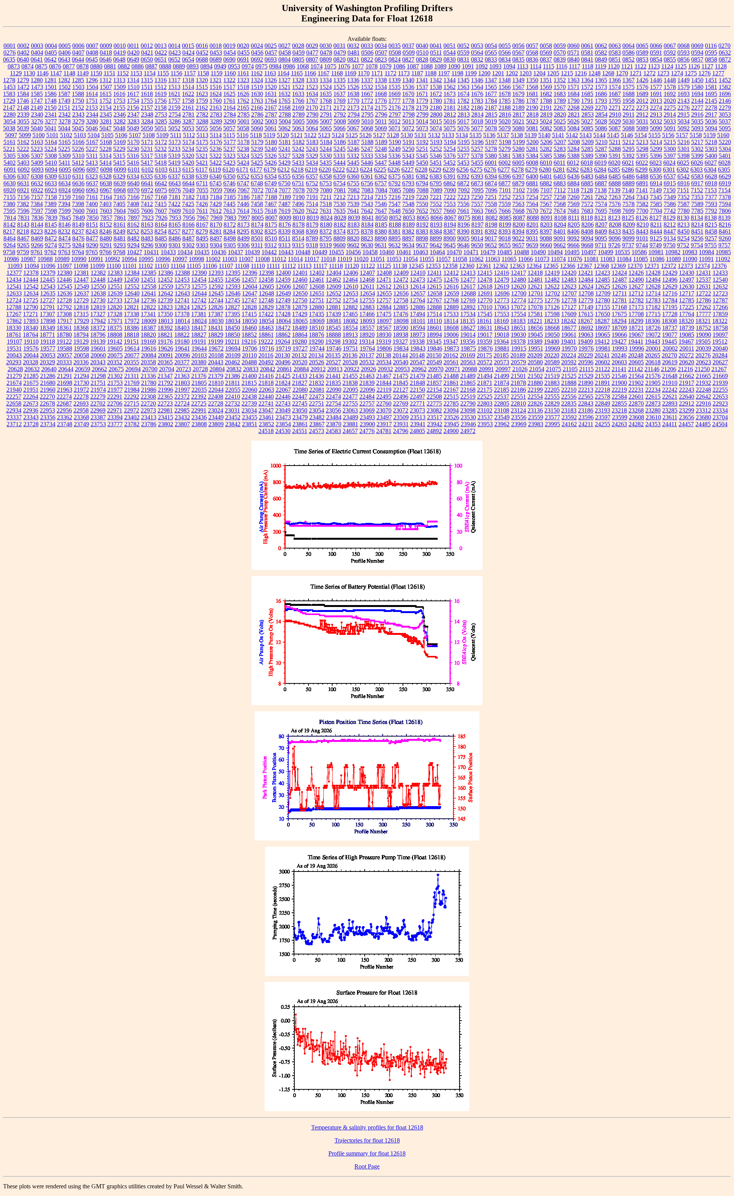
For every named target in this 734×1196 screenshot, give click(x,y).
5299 (656, 149)
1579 (683, 87)
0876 (55, 66)
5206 (546, 142)
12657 (417, 293)
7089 (436, 190)
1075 (330, 66)
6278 (518, 169)
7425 (188, 204)
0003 (37, 45)
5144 (599, 135)
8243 (92, 231)
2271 (615, 107)
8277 (188, 231)
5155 (654, 135)
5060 (257, 128)
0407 (78, 52)
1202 (512, 73)
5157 (682, 135)
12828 (249, 307)
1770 (353, 100)
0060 (573, 45)
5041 (50, 128)
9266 (37, 245)
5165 (64, 142)
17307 (47, 314)
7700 (642, 211)
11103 (161, 266)
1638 (353, 94)
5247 (367, 149)
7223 (463, 197)
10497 (588, 252)
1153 (136, 73)
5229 (119, 149)
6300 (655, 169)
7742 (670, 211)
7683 (587, 211)
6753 (326, 183)
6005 (518, 162)
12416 (501, 272)
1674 (463, 94)
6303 (696, 169)
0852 (628, 59)
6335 (147, 176)
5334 (381, 156)
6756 (367, 183)
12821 (131, 307)
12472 (400, 279)
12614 (417, 286)
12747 (249, 300)
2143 (683, 100)
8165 (175, 224)
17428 (283, 314)
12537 (703, 279)
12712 (636, 293)
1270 (622, 73)
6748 (257, 183)
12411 (434, 272)
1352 (560, 80)
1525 (339, 87)
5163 (37, 142)
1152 (123, 73)
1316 (160, 80)
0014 (174, 45)
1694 (697, 94)
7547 (394, 204)
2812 (450, 114)
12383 (115, 272)
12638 (98, 293)
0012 (147, 45)
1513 (174, 87)
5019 (491, 121)
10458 (370, 252)
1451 (711, 80)
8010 (299, 217)
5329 (312, 156)
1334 (326, 80)
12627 (636, 286)
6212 (284, 169)
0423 (175, 52)
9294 (133, 245)
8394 (518, 231)
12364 (534, 266)
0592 (670, 52)
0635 (9, 59)
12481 (535, 279)
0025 (271, 45)
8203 (546, 224)
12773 (501, 300)
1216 (581, 73)
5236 (215, 149)
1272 (649, 73)
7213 (353, 197)
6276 (490, 169)
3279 (78, 121)
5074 (436, 128)
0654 (188, 59)
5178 (243, 142)
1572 (587, 87)
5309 (64, 156)
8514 (298, 238)
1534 (381, 87)
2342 (64, 114)
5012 (394, 121)
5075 (449, 128)
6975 (161, 190)
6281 (559, 169)
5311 (92, 156)
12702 (552, 293)
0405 (51, 52)
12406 (350, 272)
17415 (249, 314)
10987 (28, 259)
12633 (14, 293)
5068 (367, 128)
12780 (602, 300)
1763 (257, 100)
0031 (339, 45)
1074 (316, 66)
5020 (505, 121)
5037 (725, 121)
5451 (436, 162)
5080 (518, 128)
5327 (284, 156)
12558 (148, 286)
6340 (215, 176)
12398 (266, 272)
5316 (133, 156)
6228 (421, 169)
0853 (642, 59)
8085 (505, 217)
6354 (271, 176)
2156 (133, 107)
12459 (283, 279)
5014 (422, 121)
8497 (216, 238)
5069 (381, 128)
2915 (683, 114)
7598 (51, 211)
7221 (436, 197)
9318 (312, 245)
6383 (436, 176)
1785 (505, 100)
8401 (560, 231)
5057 (229, 128)
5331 (339, 156)
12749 (283, 300)
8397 (546, 231)
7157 (37, 197)
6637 (92, 183)
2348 (147, 114)
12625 (602, 286)
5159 (709, 135)
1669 (394, 94)
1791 (587, 100)
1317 (174, 80)
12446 (64, 279)
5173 (175, 142)
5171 (147, 142)
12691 (485, 293)
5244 (326, 149)
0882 (124, 66)
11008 (262, 259)
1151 (109, 73)
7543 (367, 204)
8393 (505, 231)
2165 (243, 107)
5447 (381, 162)
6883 (560, 183)
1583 (9, 94)
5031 (642, 121)
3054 (9, 121)
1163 (270, 73)
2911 (629, 114)
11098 (80, 266)
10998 (196, 259)
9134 (670, 238)
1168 (337, 73)
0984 (275, 66)
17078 (535, 307)
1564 (477, 87)
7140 (628, 190)
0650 (147, 59)
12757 (383, 300)
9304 (216, 245)
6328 (105, 176)
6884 (573, 183)
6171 (242, 169)
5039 (23, 128)
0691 (243, 59)
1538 (436, 87)
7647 (381, 211)
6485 (615, 176)
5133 (448, 135)
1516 (215, 87)
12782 (636, 300)
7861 (120, 217)
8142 (9, 224)
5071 (394, 128)
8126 (642, 217)
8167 (202, 224)
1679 (518, 94)
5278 (491, 149)
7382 (23, 204)
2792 (340, 114)
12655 (384, 293)
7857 (106, 217)
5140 (544, 135)
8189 (409, 224)
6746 (229, 183)
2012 (642, 100)
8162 (133, 224)
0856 (683, 59)
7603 (106, 211)
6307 (23, 176)
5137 (503, 135)
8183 (354, 224)
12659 (451, 293)
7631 (326, 211)
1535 (394, 87)
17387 (215, 314)
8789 (312, 238)
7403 (105, 204)
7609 (175, 211)
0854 (656, 59)
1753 (119, 100)
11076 (574, 259)
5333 (367, 156)
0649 (133, 59)
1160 (230, 73)
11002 (213, 259)
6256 (462, 169)
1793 (601, 100)
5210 (601, 142)
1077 (358, 66)
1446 (656, 80)
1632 (284, 94)
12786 (703, 300)
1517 (229, 87)
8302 (257, 231)
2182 (463, 107)
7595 (9, 211)
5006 (312, 121)
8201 (532, 224)
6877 (505, 183)
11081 (591, 259)
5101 (52, 135)
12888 (434, 307)
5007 (326, 121)
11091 (706, 259)
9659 (532, 245)
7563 (518, 204)
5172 (161, 142)
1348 (505, 80)
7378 (725, 197)
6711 (202, 183)
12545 (64, 286)
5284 (573, 149)
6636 (78, 183)
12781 (619, 300)
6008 (532, 162)
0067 (670, 45)
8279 (202, 231)
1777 (394, 100)
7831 (24, 217)
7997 (244, 217)
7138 (600, 190)
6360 (353, 176)
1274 (677, 73)
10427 (134, 252)
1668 (381, 94)
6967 (106, 190)
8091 (547, 217)
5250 (408, 149)
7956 (189, 217)
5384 (532, 156)
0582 (601, 52)
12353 (433, 266)
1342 (436, 80)
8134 (697, 217)
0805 (298, 59)
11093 (15, 266)
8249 (119, 231)
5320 (188, 156)
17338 (131, 314)
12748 (266, 300)
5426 (271, 162)
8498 (230, 238)
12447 (81, 279)
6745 (215, 183)
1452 (725, 80)
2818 (532, 114)
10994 (129, 259)
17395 (232, 314)
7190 (298, 197)
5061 (271, 128)
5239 (257, 149)
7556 (463, 204)
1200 (484, 73)
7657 (436, 211)
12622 (552, 286)
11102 (145, 266)
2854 (601, 114)
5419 (174, 162)
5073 (422, 128)
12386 (165, 272)
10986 (11, 259)
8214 (697, 224)
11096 (48, 266)
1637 (339, 94)
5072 (408, 128)
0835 (518, 59)
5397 (670, 156)
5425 (257, 162)
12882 (350, 307)
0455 (243, 52)
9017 (491, 238)
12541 (14, 286)
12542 (31, 286)
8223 (37, 231)
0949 (220, 66)
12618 (484, 286)
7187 (257, 197)
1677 (491, 94)
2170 (312, 107)
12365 (551, 266)
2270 (601, 107)
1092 (482, 66)
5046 (92, 128)
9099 (628, 238)
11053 (393, 259)
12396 (249, 272)
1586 (50, 94)
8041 (368, 217)
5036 (711, 121)
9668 (587, 245)
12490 (636, 279)
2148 (23, 107)
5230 (133, 149)
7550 (422, 204)
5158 (696, 135)
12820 (114, 307)
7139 (614, 190)
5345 (422, 156)
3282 (120, 121)
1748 (50, 100)
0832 (477, 59)
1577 (656, 87)
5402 (9, 162)
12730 (98, 300)
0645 (92, 59)
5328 (298, 156)
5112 (189, 135)
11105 (194, 266)
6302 (683, 169)
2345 (106, 114)
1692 (670, 94)
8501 (257, 238)
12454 (198, 279)
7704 (656, 211)
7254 (532, 197)
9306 (243, 245)
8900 (449, 238)
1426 (642, 80)
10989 (62, 259)
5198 (505, 142)
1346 (477, 80)
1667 (367, 94)
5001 (243, 121)
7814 (10, 217)
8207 (601, 224)
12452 (165, 279)
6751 (298, 183)
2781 (188, 114)
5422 (215, 162)
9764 (78, 252)
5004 (285, 121)
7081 (340, 190)
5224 (50, 149)
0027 (284, 45)
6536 (656, 176)
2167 (271, 107)
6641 (147, 183)
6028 (724, 162)
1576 (642, 87)
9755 (711, 245)
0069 (697, 45)
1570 (560, 87)
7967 (202, 217)
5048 (119, 128)
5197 (491, 142)
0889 (179, 66)
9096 (615, 238)
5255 (463, 149)
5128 (393, 135)
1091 (468, 66)
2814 (477, 114)
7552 (436, 204)
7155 (9, 197)
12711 (619, 293)
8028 (340, 217)
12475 (434, 279)
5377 (463, 156)
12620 (518, 286)
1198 (457, 73)
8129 (669, 217)
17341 (148, 314)
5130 (407, 135)
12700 (518, 293)
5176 (216, 142)
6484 (601, 176)
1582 (725, 87)
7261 (587, 197)
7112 (560, 190)
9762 (50, 252)
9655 (505, 245)
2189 (518, 107)
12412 (451, 272)
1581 (711, 87)
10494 (555, 252)
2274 (656, 107)
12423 (602, 272)
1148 (69, 73)
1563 (463, 87)
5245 (339, 149)
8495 (202, 238)
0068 (683, 45)
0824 (394, 59)
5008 (340, 121)
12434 (13, 279)
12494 (653, 279)
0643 (64, 59)
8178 (298, 224)
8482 (133, 238)
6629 (725, 176)
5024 (546, 121)
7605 (133, 211)
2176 (394, 107)
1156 (176, 73)
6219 (311, 169)
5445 (353, 162)
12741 (182, 300)
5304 (725, 149)
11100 (113, 266)
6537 (670, 176)
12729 (81, 300)
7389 (50, 204)
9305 (230, 245)
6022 (642, 162)
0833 (491, 59)
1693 (683, 94)
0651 (160, 59)
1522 (298, 87)
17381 (198, 314)
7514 (312, 204)
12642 (165, 293)
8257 (174, 231)
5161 (9, 142)
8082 (492, 217)
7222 (449, 197)
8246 (105, 231)
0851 (615, 59)
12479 (501, 279)
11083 (607, 259)
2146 (725, 100)
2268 (573, 107)
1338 (381, 80)
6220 (325, 169)
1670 (408, 94)
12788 (13, 307)
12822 (148, 307)
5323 (229, 156)
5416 (133, 162)
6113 (175, 169)
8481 (120, 238)
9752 (683, 245)
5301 (683, 149)
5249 (394, 149)
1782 (463, 100)
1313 (119, 80)
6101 (134, 169)
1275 (691, 73)
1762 (243, 100)
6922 (37, 190)
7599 (64, 211)
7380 (9, 204)
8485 (161, 238)
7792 (711, 211)
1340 (408, 80)
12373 (685, 266)
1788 (546, 100)
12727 (47, 300)
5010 (367, 121)
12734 (131, 300)
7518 (326, 204)
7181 (175, 197)
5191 (409, 142)
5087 (615, 128)
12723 (720, 293)
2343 (78, 114)
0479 (340, 52)
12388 (182, 272)
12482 (552, 279)
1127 (707, 66)
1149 (83, 73)
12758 (400, 300)
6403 (560, 176)
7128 (587, 190)
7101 (505, 190)
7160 (78, 197)
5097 (11, 135)
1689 (642, 94)
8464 (9, 238)
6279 (531, 169)
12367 (584, 266)
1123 (654, 66)
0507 (381, 52)
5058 (243, 128)
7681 (573, 211)
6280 (545, 169)
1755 (147, 100)
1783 (477, 100)
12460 (299, 279)
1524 (326, 87)
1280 (37, 80)
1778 (408, 100)
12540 (720, 279)
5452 (449, 162)
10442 (269, 252)
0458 (285, 52)
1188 (431, 73)
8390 (463, 231)
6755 (353, 183)
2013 (656, 100)
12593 (232, 286)
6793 (408, 183)
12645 (216, 293)
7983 (230, 217)
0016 (202, 45)
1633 (298, 94)
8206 (587, 224)
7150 (669, 190)
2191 (546, 107)
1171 (377, 73)
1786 (518, 100)
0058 (546, 45)
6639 (120, 183)
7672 (546, 211)
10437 (235, 252)
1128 (721, 66)
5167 (92, 142)
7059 (216, 190)
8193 (436, 224)
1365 (601, 80)
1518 (243, 87)
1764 (271, 100)
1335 (339, 80)
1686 (601, 94)
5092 (683, 128)
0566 (505, 52)
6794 (422, 183)
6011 (559, 162)
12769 (468, 300)
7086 (409, 190)
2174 (367, 107)
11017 (311, 259)
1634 (312, 94)
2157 (147, 107)
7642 (367, 211)
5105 (107, 135)
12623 (568, 286)
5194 (450, 142)
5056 (215, 128)
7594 (725, 204)
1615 (105, 94)
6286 (628, 169)
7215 (381, 197)
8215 (711, 224)
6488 (642, 176)
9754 (697, 245)
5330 (326, 156)
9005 (463, 238)
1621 (174, 94)
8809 (339, 238)
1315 (147, 80)
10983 (689, 252)
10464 (437, 252)
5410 (51, 162)
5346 (436, 156)
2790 (312, 114)
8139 (724, 217)
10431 (151, 252)
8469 (37, 238)
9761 (37, 252)
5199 (519, 142)
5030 (628, 121)
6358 (326, 176)
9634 (408, 245)
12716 (669, 293)
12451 (148, 279)
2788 (285, 114)
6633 (51, 183)
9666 (573, 245)
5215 (670, 142)
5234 (188, 149)
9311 (257, 245)
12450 (131, 279)
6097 (92, 169)
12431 (703, 272)
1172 (390, 73)
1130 (29, 73)
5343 (408, 156)
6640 (133, 183)
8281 (215, 231)
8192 (422, 224)
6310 (64, 176)
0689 (215, 59)
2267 (560, 107)
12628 (653, 286)
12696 (502, 293)
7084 (381, 190)
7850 (92, 217)
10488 (521, 252)
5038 (9, 128)
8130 (683, 217)
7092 (464, 190)
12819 (98, 307)
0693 (271, 59)
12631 (703, 286)
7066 (230, 190)
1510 (133, 87)
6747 (243, 183)
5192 (422, 142)
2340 (37, 114)
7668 (518, 211)
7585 (656, 204)
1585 (37, 94)
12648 (266, 293)
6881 (532, 183)
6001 (491, 162)
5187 (354, 142)
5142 (572, 135)
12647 (249, 293)
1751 (92, 100)
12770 (484, 300)
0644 (78, 59)
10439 (252, 252)
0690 (229, 59)
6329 (119, 176)
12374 (702, 266)
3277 (51, 121)
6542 (683, 176)
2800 (436, 114)
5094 (711, 128)
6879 (518, 183)
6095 (65, 169)
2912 (642, 114)
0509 (409, 52)
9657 (518, 245)
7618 (271, 211)
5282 (546, 149)
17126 (552, 307)
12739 (165, 300)
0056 (518, 45)
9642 (436, 245)
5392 (628, 156)
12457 (249, 279)
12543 (47, 286)
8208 (615, 224)
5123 (324, 135)
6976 (175, 190)
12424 (619, 272)
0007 (92, 45)
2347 (133, 114)
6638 (106, 183)
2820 (560, 114)
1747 (37, 100)
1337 (367, 80)
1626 (243, 94)
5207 (560, 142)
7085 (395, 190)
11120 (351, 266)
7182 (188, 197)
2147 (9, 107)
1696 (725, 94)
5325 (257, 156)
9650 (477, 245)
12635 (47, 293)
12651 (317, 293)
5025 (560, 121)
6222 (339, 169)
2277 (697, 107)
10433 (168, 252)
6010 (546, 162)
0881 (110, 66)
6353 (257, 176)
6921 (23, 190)
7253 (518, 197)
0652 (174, 59)
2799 (422, 114)
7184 (216, 197)
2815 (491, 114)
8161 (120, 224)
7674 (560, 211)
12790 (30, 307)
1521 (284, 87)
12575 (199, 286)
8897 (408, 238)
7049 (188, 190)
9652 (491, 245)
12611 (367, 286)
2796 (381, 114)
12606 (283, 286)
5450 (422, 162)
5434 (312, 162)
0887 (151, 66)
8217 (9, 231)
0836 (532, 59)
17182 (653, 307)
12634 (31, 293)
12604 (249, 286)
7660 (449, 211)
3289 (216, 121)
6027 (711, 162)
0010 (120, 45)
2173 (353, 107)
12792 (64, 307)
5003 (271, 121)
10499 (605, 252)
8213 (683, 224)
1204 (539, 73)
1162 (257, 73)
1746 (23, 100)
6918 (711, 183)
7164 (106, 197)
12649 (283, 293)
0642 (50, 59)
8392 (491, 231)
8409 (601, 231)
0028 (298, 45)
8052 (395, 217)
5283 (560, 149)
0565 (491, 52)
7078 (298, 190)
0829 (436, 59)
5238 (243, 149)
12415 (484, 272)
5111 (176, 135)
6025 (683, 162)
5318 (160, 156)
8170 (216, 224)
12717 (686, 293)
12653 (350, 293)
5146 (627, 135)
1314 (133, 80)
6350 (229, 176)
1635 (326, 94)
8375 (353, 231)
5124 (338, 135)
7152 (697, 190)
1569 (546, 87)
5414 (105, 162)
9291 (106, 245)
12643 (182, 293)
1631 (271, 94)
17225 (686, 307)
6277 (504, 169)
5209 (587, 142)
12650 (300, 293)
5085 (587, 128)
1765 (284, 100)
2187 (491, 107)
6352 (243, 176)
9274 (51, 245)
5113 (202, 135)
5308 (51, 156)
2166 (257, 107)
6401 (546, 176)
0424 (188, 52)
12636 (64, 293)
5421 (202, 162)
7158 (51, 197)
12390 (199, 272)
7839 (51, 217)
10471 (471, 252)
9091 (560, 238)
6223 (352, 169)
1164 (283, 73)
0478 (326, 52)
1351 (546, 80)
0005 (64, 45)
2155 (119, 107)
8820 (353, 238)
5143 (586, 135)
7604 (120, 211)
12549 (81, 286)
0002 (23, 45)
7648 (394, 211)
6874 (491, 183)
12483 (568, 279)
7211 (326, 197)
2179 (422, 107)
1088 (427, 66)
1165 (297, 73)
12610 (350, 286)
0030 (326, 45)
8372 (326, 231)
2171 (326, 107)
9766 (105, 252)
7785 (697, 211)
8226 (50, 231)
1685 (587, 94)
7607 (161, 211)
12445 (47, 279)
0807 (312, 59)
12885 (400, 307)
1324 (257, 80)
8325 (271, 231)
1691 (656, 94)
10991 (95, 259)
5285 (587, 149)
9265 (23, 245)
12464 (350, 279)
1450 (697, 80)
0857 (697, 59)
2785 (243, 114)
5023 (532, 121)
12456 (232, 279)
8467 (23, 238)
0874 (27, 66)
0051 (449, 45)
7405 (119, 204)
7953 (175, 217)
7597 (37, 211)
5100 (38, 135)
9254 (683, 238)
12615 (434, 286)
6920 (9, 190)
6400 (532, 176)
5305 (9, 156)
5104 (94, 135)
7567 (546, 204)
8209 (629, 224)
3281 (106, 121)
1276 (704, 73)
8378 (367, 231)
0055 (505, 45)
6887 (601, 183)
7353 (697, 197)
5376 (449, 156)
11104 (178, 266)
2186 (477, 107)
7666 (505, 211)
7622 (312, 211)
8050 (381, 217)
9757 (724, 245)
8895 (394, 238)
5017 (463, 121)
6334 (133, 176)
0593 (683, 52)
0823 (381, 59)
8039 (354, 217)
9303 (202, 245)
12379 (47, 272)
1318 (188, 80)
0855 (670, 59)
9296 (147, 245)
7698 (615, 211)
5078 (491, 128)
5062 (284, 128)
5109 (162, 135)
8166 (188, 224)
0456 (257, 52)
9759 (23, 252)
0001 (9, 45)
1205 (553, 73)
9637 (422, 245)
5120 (283, 135)
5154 (641, 135)
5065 (326, 128)
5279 (505, 149)
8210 (643, 224)
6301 (669, 169)
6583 (697, 176)
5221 (9, 149)
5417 (147, 162)
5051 (160, 128)
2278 (711, 107)
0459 (298, 52)
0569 (546, 52)
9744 (642, 245)
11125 (384, 266)
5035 (697, 121)
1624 (215, 94)
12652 (333, 293)
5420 (188, 162)
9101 (642, 238)
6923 (51, 190)
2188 (505, 107)
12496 (669, 279)
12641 (148, 293)
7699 (628, 211)
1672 (436, 94)
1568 (532, 87)
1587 (64, 94)
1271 (636, 73)
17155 (602, 307)
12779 (585, 300)
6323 (92, 176)
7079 (312, 190)
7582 (642, 204)
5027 (587, 121)
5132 (434, 135)
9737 (628, 245)
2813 (464, 114)
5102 (66, 135)
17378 (182, 314)
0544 (449, 52)
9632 (394, 245)
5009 (354, 121)
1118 (587, 66)
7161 (92, 197)
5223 (37, 149)
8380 (381, 231)
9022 (518, 238)
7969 (216, 217)
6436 (573, 176)
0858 (711, 59)
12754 (350, 300)
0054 (491, 45)
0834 (505, 59)
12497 (686, 279)
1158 (203, 73)
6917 (697, 183)
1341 (422, 80)
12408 (384, 272)
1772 (367, 100)
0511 (436, 52)
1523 (312, 87)
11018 (328, 259)
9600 (339, 245)
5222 (23, 149)
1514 (188, 87)
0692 (257, 59)
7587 (683, 204)
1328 (298, 80)
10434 (185, 252)
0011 (133, 45)
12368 (601, 266)
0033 (367, 45)
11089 (673, 259)
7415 (160, 204)
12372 (668, 266)
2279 (725, 107)
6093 (37, 169)
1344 (449, 80)
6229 (435, 169)
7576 (615, 204)
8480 (106, 238)
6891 (642, 183)
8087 (519, 217)
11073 (541, 259)
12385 (148, 272)
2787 (271, 114)
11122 (368, 266)
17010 (484, 307)
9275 (64, 245)
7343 (642, 197)
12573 (182, 286)
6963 (92, 190)
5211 (615, 142)
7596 (23, 211)
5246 (353, 149)
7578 (628, 204)
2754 (175, 114)
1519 (257, 87)
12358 (450, 266)
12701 (535, 293)
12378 (31, 272)
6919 (725, 183)
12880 (316, 307)
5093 (697, 128)
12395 (232, 272)
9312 (271, 245)
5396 (656, 156)
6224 (366, 169)
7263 (615, 197)
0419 (120, 52)
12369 (618, 266)
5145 (613, 135)
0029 (312, 45)
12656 (401, 293)
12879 (299, 307)
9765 (92, 252)
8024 (326, 217)
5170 (133, 142)
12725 (30, 300)
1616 (119, 94)
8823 (367, 238)
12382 (98, 272)
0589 (642, 52)
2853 (587, 114)
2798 (409, 114)
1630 (257, 94)
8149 (78, 224)
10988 (45, 259)
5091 (670, 128)
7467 (271, 204)
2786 (257, 114)
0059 (560, 45)
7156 (23, 197)
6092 (24, 169)
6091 (10, 169)
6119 (215, 169)
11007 (246, 259)
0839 (560, 59)
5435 (326, 162)
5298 (642, 149)
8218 (23, 231)
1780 (436, 100)
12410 (417, 272)
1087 (413, 66)
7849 (79, 217)
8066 (436, 217)
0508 (395, 52)
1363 (573, 80)
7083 (367, 190)
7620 (298, 211)
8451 (697, 231)
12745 (232, 300)
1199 (471, 73)
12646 (232, 293)
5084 (573, 128)
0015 (188, 45)
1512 (160, 87)
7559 (505, 204)
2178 (408, 107)
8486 (175, 238)
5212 (628, 142)
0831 (463, 59)
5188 (367, 142)
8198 (491, 224)
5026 (573, 121)
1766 (298, 100)
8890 (381, 238)
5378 (477, 156)
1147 (56, 73)
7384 (37, 204)
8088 (533, 217)
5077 (477, 128)
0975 (261, 66)
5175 (202, 142)
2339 (23, 114)
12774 (518, 300)
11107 (226, 266)
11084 (624, 259)
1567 (518, 87)
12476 (451, 279)
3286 (175, 121)
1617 (133, 94)
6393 (477, 176)
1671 (422, 94)
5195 (464, 142)
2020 (670, 100)
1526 (353, 87)
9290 (92, 245)
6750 (284, 183)
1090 (454, 66)
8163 (147, 224)
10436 (218, 252)
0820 (339, 59)
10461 (403, 252)
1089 (440, 66)
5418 (160, 162)
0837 (546, 59)
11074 (558, 259)
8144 (37, 224)
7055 (202, 190)
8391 (477, 231)
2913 (656, 114)
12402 (317, 272)
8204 (560, 224)
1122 (640, 66)
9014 (477, 238)
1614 (92, 94)
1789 (560, 100)
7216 (394, 197)
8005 (258, 217)
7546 (381, 204)
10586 (639, 252)
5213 (642, 142)
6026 (697, 162)
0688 (202, 59)
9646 (463, 245)
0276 (9, 52)
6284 (600, 169)
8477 (92, 238)
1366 (615, 80)
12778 (568, 300)
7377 (711, 197)
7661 (463, 211)
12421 (585, 272)
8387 (449, 231)
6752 (312, 183)
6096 (79, 169)
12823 (165, 307)
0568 (532, 52)
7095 (477, 190)
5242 (298, 149)
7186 (243, 197)
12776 (552, 300)
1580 (697, 87)
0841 (587, 59)
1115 (548, 66)
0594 (697, 52)
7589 (697, 204)
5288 (615, 149)
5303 (711, 149)
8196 (464, 224)
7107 (546, 190)
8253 (147, 231)
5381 (505, 156)
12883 (367, 307)
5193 (436, 142)
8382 (408, 231)
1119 (600, 66)
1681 (532, 94)
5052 (174, 128)
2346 (120, 114)
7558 (491, 204)
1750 (78, 100)
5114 (216, 135)
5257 (477, 149)
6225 (380, 169)
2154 (105, 107)
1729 (9, 100)
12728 (64, 300)
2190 (532, 107)
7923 (147, 217)
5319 (174, 156)
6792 (394, 183)
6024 (669, 162)
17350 (165, 314)
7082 (354, 190)
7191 (312, 197)
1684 (573, 94)
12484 (585, 279)
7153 (711, 190)
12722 (703, 293)
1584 (23, 94)
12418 (535, 272)
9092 (573, 238)
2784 (230, 114)
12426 (636, 272)
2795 (367, 114)
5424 (243, 162)
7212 (339, 197)
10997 (179, 259)
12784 (669, 300)
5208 (574, 142)
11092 (722, 259)
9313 (284, 245)
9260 (725, 238)
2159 (174, 107)
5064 (312, 128)
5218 (711, 142)
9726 (614, 245)
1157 (190, 73)
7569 (573, 204)
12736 (148, 300)
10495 (572, 252)
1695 (711, 94)
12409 (401, 272)
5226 (78, 149)
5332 (353, 156)
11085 (640, 259)
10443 (286, 252)
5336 (394, 156)
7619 (284, 211)
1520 (271, 87)
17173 (636, 307)
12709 (603, 293)
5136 (489, 135)
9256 (697, 238)
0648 (119, 59)
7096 (491, 190)
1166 (310, 73)
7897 (134, 217)
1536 (408, 87)
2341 (51, 114)
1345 (463, 80)
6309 (51, 176)
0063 (615, 45)
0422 (161, 52)
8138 (711, 217)
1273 (663, 73)
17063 (501, 307)
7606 (147, 211)
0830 (449, 59)
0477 (312, 52)
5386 (560, 156)
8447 (670, 231)
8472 (51, 238)
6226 (394, 169)
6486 (628, 176)
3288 (202, 121)
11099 (97, 266)
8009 (285, 217)
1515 (202, 87)
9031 (532, 238)
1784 (491, 100)
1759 (202, 100)
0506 (367, 52)
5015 (436, 121)
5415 (119, 162)
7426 (202, 204)
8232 (64, 231)
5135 (475, 135)
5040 (37, 128)
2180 (436, 107)
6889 (628, 183)
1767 (312, 100)
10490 (538, 252)
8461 (725, 231)
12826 (215, 307)
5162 (23, 142)
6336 (160, 176)
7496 (298, 204)
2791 (326, 114)
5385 (546, 156)
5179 (257, 142)
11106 (210, 266)
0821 (353, 59)
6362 (381, 176)
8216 (725, 224)
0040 (422, 45)
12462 (333, 279)
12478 (484, 279)
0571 (573, 52)
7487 (284, 204)
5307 (37, 156)
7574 (601, 204)
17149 (585, 307)
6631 (23, 183)
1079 (385, 66)
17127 (568, 307)
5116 (242, 135)
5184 (326, 142)
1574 (615, 87)
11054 (410, 259)
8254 (160, 231)
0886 (138, 66)
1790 (573, 100)
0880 (96, 66)
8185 (381, 224)
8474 (64, 238)
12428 (653, 272)
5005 (298, 121)
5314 (105, 156)
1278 (9, 80)
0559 (463, 52)
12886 (417, 307)
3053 (725, 114)
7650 (408, 211)
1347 (491, 80)
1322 (229, 80)
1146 (43, 73)
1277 (718, 73)
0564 (477, 52)
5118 (256, 135)
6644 (188, 183)
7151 (683, 190)
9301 (175, 245)
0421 (147, 52)
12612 (383, 286)
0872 (725, 59)
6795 (436, 183)
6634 (64, 183)
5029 (615, 121)
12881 (333, 307)
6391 (449, 176)
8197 (477, 224)
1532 (367, 87)
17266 (720, 307)
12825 (198, 307)
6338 (188, 176)
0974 (248, 66)
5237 (229, 149)
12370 (635, 266)
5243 (312, 149)
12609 (333, 286)
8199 (505, 224)
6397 (518, 176)
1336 (353, 80)
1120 (614, 66)
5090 (656, 128)
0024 (257, 45)
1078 (371, 66)
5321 (202, 156)
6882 (546, 183)
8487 (188, 238)
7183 (202, 197)
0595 (711, 52)
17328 (114, 314)
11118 (336, 266)
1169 (350, 73)
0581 (587, 52)
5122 (310, 135)
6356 (298, 176)
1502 (64, 87)
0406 (64, 52)
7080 (326, 190)
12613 (400, 286)
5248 (381, 149)
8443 (642, 231)
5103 (80, 135)
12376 (719, 266)
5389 (587, 156)
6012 (573, 162)
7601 (92, 211)
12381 (81, 272)
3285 (161, 121)
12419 (552, 272)
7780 (683, 211)
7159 (64, 197)
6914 (656, 183)
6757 (381, 183)
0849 (601, 59)
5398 (683, 156)
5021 (518, 121)
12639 (115, 293)
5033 (670, 121)
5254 (449, 149)
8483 (147, 238)
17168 (619, 307)
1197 (444, 73)
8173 (243, 224)
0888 (165, 66)
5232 (160, 149)
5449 (408, 162)
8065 (423, 217)
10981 (656, 252)
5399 (697, 156)
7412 (147, 204)
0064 (628, 45)
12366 (567, 266)
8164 (161, 224)
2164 (229, 107)
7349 (670, 197)
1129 (16, 73)
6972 (147, 190)
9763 (64, 252)
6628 (711, 176)
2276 (683, 107)
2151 (64, 107)
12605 (266, 286)
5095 (725, 128)
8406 (573, 231)
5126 (365, 135)
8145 (51, 224)
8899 (436, 238)
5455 (477, 162)
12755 (367, 300)
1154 (150, 73)
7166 (133, 197)
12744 (215, 300)
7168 (161, 197)
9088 (546, 238)
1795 (615, 100)
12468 (367, 279)
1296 (92, 80)
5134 (462, 135)
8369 (312, 231)
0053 (477, 45)
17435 (316, 314)
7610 (188, 211)
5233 (174, 149)
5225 (64, 149)
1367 (628, 80)
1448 (670, 80)
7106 (532, 190)
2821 (574, 114)
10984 (706, 252)
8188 (395, 224)
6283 (586, 169)
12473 (417, 279)
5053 (188, 128)
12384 (132, 272)
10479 (487, 252)
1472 (23, 87)
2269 (587, 107)
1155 (163, 73)
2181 (449, 107)
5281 (532, 149)
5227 (92, 149)
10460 (387, 252)
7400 (92, 204)
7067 (243, 190)
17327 (98, 314)
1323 (243, 80)
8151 (92, 224)
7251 (491, 197)
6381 (408, 176)
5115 (229, 135)
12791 (47, 307)
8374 (339, 231)
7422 (174, 204)
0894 (206, 66)
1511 (147, 87)
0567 (518, 52)
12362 (500, 266)
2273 (642, 107)
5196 (477, 142)
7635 (339, 211)
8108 (560, 217)
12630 (686, 286)
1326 (271, 80)
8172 (230, 224)
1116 (561, 66)
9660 (546, 245)
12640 (132, 293)
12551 (115, 286)
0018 (215, 45)
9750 (669, 245)
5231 (147, 149)
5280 (518, 149)
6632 (37, 183)
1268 (608, 73)
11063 (492, 259)
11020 (361, 259)
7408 (133, 204)
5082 (546, 128)
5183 (312, 142)
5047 (105, 128)
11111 (273, 266)
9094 (587, 238)
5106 (121, 135)
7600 (78, 211)
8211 (656, 224)
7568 (560, 204)
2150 (50, 107)
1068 (303, 66)
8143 (23, 224)
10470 (454, 252)
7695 (601, 211)
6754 (339, 183)
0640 (23, 59)
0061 (587, 45)
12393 (216, 272)
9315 (298, 245)
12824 (182, 307)
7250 (477, 197)
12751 (316, 300)
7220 (422, 197)
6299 (641, 169)
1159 (216, 73)
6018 (587, 162)
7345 (656, 197)
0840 (573, 59)
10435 (201, 252)
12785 (686, 300)
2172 (339, 107)
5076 (463, 128)
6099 (120, 169)
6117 (202, 169)
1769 (339, 100)
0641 (37, 59)
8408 (587, 231)
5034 (683, 121)
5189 (381, 142)
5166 (78, 142)
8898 (422, 238)
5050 (147, 128)
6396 (505, 176)
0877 (69, 66)
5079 (505, 128)
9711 (601, 245)
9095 (601, 238)
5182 (298, 142)
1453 (9, 87)
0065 (642, 45)
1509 (120, 87)
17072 (518, 307)
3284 (147, 121)
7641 (353, 211)
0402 (23, 52)
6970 (133, 190)
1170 (364, 73)
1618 (147, 94)
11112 (289, 266)
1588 (78, 94)
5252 (436, 149)
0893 (193, 66)
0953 (234, 66)
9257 (711, 238)
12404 (333, 272)
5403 (23, 162)
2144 (697, 100)
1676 (477, 94)
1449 (683, 80)
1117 (574, 66)
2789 (298, 114)
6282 (573, 169)
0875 (41, 66)
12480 (518, 279)
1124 (667, 66)
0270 (724, 45)
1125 (681, 66)
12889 (451, 307)
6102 (147, 169)
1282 (64, 80)
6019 (600, 162)
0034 (381, 45)
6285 (614, 169)
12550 (98, 286)
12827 (232, 307)
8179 (312, 224)
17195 (669, 307)
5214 (656, 142)
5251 (422, 149)
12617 (468, 286)
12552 (132, 286)
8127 (656, 217)
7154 (724, 190)
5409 (37, 162)
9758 (9, 252)
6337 (174, 176)
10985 (723, 252)
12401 (300, 272)
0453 (216, 52)
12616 (451, 286)
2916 (697, 114)
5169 (120, 142)
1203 (526, 73)
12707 (569, 293)
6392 (463, 176)
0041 (436, 45)
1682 (546, 94)
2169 (298, 107)
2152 (78, 107)
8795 (326, 238)
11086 (657, 259)
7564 (532, 204)
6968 (120, 190)
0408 (92, 52)
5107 (135, 135)
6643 (175, 183)
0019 (229, 45)
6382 (422, 176)
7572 (587, 204)
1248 (594, 73)
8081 (478, 217)
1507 (106, 87)
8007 (271, 217)
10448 (302, 252)
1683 (560, 94)
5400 (711, 156)
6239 (449, 169)
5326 (271, 156)
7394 (64, 204)
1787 (532, 100)
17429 (299, 314)
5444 (339, 162)
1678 (505, 94)
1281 (50, 80)
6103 (161, 169)
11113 (304, 266)
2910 (615, 114)
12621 (535, 286)
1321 (215, 80)
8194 (450, 224)
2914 (670, 114)
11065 (509, 259)
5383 (518, 156)
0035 (394, 45)
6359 (339, 176)
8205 (574, 224)
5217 (697, 142)
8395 (532, 231)
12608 (317, 286)
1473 (37, 87)
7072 (257, 190)
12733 (114, 300)
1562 (449, 87)
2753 (161, 114)
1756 (160, 100)
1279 (23, 80)
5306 (23, 156)
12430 (686, 272)
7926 (161, 217)
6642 (161, 183)
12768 (451, 300)
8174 (257, 224)
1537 (422, 87)
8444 (656, 231)
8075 (464, 217)
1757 (174, 100)
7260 (573, 197)
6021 (628, 162)
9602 (353, 245)
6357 (312, 176)
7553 (449, 204)
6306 (9, 176)
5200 (532, 142)
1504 (92, 87)
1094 (509, 66)
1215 (567, 73)
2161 (188, 107)
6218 (297, 169)
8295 (243, 231)
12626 (619, 286)
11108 (242, 266)
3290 (230, 121)
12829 (266, 307)
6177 (256, 169)
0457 (271, 52)
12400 (283, 272)
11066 (525, 259)
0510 (422, 52)
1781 (449, 100)
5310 (78, 156)
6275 (476, 169)
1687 (615, 94)
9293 (120, 245)
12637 (81, 293)
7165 (120, 197)
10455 (336, 252)
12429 (669, 272)
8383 (422, 231)
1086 (399, 66)
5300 (670, 149)
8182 (340, 224)
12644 (199, 293)
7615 (257, 211)
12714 (653, 293)
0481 (354, 52)
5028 (601, 121)
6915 (670, 183)
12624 (585, 286)
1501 (51, 87)
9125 (656, 238)
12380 (64, 272)
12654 (367, 293)
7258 (560, 197)
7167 (147, 197)
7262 (601, 197)
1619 (160, 94)
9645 (449, 245)
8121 (600, 217)
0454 (230, 52)
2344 (92, 114)
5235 (202, 149)
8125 (628, 217)
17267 (13, 314)
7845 (65, 217)
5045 (78, 128)
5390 (601, 156)
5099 (25, 135)
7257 (546, 197)
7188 (271, 197)
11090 (689, 259)
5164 (51, 142)
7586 (670, 204)
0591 (656, 52)
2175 (381, 107)
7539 (353, 204)
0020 (243, 45)
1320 (202, 80)
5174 (188, 142)
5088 (628, 128)
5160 (723, 135)
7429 (215, 204)
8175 (271, 224)
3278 (64, 121)
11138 (400, 266)
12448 (98, 279)
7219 (408, 197)
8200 (519, 224)
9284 (78, 245)
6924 (64, 190)
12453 (182, 279)
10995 (146, 259)
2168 (284, 107)
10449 (319, 252)
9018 (505, 238)
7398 (78, 204)
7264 (628, 197)
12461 (316, 279)
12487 (619, 279)
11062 (476, 259)
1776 (381, 100)
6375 (394, 176)
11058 (459, 259)
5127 (379, 135)
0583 (615, 52)
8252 (133, 231)
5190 (395, 142)
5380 (491, 156)
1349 (518, 80)
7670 (532, 211)
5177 (230, 142)
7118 (573, 190)
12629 (669, 286)
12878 (283, 307)
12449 (114, 279)
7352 (683, 197)
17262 (703, 307)
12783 (653, 300)
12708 (586, 293)
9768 (119, 252)
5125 (352, 135)
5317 (147, 156)
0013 (160, 45)
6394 (491, 176)
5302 (697, 149)
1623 (202, 94)
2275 (670, 107)
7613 (229, 211)
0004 (51, 45)
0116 (711, 45)
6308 (37, 176)
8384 (436, 231)
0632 (725, 52)
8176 (285, 224)
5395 (642, 156)
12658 (434, 293)
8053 (409, 217)
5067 (353, 128)
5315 (119, 156)
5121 (297, 135)
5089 (642, 128)
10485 (504, 252)
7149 (656, 190)
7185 (230, 197)
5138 (517, 135)
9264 (9, 245)
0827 (408, 59)
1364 (587, 80)
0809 (326, 59)
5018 (477, 121)
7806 (725, 211)
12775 (535, 300)
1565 (491, 87)
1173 (404, 73)
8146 (64, 224)
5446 (367, 162)
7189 (285, 197)
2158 (160, 107)
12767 (434, 300)
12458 (266, 279)
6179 (270, 169)
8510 (271, 238)
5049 (133, 128)
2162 (202, 107)
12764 (417, 300)
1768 (326, 100)
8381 (394, 231)
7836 (37, 217)
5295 (628, 149)
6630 (9, 183)
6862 (449, 183)
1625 (229, 94)
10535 (622, 252)
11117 (320, 266)
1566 (505, 87)
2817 (519, 114)
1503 (78, 87)
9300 (161, 245)
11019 (344, 259)
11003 (229, 259)
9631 (381, 245)
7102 (519, 190)
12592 (216, 286)
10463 (420, 252)
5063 (298, 128)
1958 (628, 100)
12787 (720, 300)
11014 (295, 259)
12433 (720, 272)
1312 (105, 80)
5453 (463, 162)
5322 (215, 156)
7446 (243, 204)
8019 (313, 217)
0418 (106, 52)
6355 (284, 176)
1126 (694, 66)
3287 (188, 121)
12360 (466, 266)
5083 (560, 128)
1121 (627, 66)
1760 (215, 100)
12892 (468, 307)
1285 (78, 80)
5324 (243, 156)
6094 (51, 169)
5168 (106, 142)
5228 (105, 149)
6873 (477, 183)
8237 (78, 231)
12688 (468, 293)
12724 (13, 300)
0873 (14, 66)
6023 (656, 162)
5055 (202, 128)
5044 (64, 128)
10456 (353, 252)
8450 (683, 231)
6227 (407, 169)
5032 (656, 121)
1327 (284, 80)
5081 (532, 128)
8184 (367, 224)
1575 (628, 87)
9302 (188, 245)
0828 (422, 59)
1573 (601, 87)
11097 (64, 266)
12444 (30, 279)
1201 (498, 73)
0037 (408, 45)
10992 (112, 259)
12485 (602, 279)
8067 (450, 217)
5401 (725, 156)
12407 (367, 272)
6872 (463, 183)
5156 (668, 135)
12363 (517, 266)
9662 (560, 245)
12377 (14, 272)
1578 (670, 87)
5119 (269, 135)
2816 (505, 114)
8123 (614, 217)
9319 (326, 245)
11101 (129, 266)
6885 (587, 183)
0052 (463, 45)
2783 (216, 114)
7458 (257, 204)
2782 (202, 114)
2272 (628, 107)
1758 (188, 100)
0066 (656, 45)
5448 (394, 162)
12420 (568, 272)
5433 (298, 162)
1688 (628, 94)
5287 (601, 149)
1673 (449, 94)
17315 (81, 314)
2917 (711, 114)
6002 (505, 162)
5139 (531, 135)
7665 (491, 211)
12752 (333, 300)
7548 (408, 204)
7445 (229, 204)
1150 (96, 73)
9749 (656, 245)
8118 (587, 217)
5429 (284, 162)
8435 (628, 231)
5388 (573, 156)
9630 (367, 245)
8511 (285, 238)
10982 (672, 252)
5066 (339, 128)
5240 (271, 149)
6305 (724, 169)
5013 (408, 121)
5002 (257, 121)
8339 (284, 231)
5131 (420, 135)
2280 (9, 114)
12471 (383, 279)
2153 (92, 107)
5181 (285, 142)
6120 (228, 169)
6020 (614, 162)
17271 (30, 314)
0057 (532, 45)
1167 (324, 73)
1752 (105, 100)
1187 (417, 73)
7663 (477, 211)
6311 (78, 176)
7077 (285, 190)
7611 (202, 211)
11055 (426, 259)
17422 (266, 314)
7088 (422, 190)
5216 (683, 142)
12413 (468, 272)
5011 (381, 121)
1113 (522, 66)
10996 (163, 259)
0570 (560, 52)
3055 (23, 121)
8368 (298, 231)
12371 (651, 266)
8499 (243, 238)
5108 (149, 135)
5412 (78, 162)
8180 (326, 224)
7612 (215, 211)
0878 (82, 66)
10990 (78, 259)
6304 (710, 169)
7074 (271, 190)
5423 (229, 162)
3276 (37, 121)
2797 (395, 114)
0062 (601, 45)
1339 (394, 80)
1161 (243, 73)
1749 (64, 100)
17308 (64, 314)
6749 (271, 183)
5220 (725, 142)
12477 (468, 279)
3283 (133, 121)
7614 (243, 211)
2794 (354, 114)
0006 (78, 45)
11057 (443, 259)
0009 (106, 45)
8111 (574, 217)
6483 (587, 176)
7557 (477, 204)
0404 (37, 52)
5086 (601, 128)
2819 (546, 114)
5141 (558, 135)
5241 (284, 149)
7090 (450, 190)
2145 (711, 100)
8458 (711, 231)
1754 (133, 100)
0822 (367, 59)
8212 (670, 224)
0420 (133, 52)
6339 (202, 176)
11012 (278, 259)
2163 (215, 107)
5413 (92, 162)
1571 (573, 87)
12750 (299, 300)
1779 (422, 100)
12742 (198, 300)
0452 (202, 52)
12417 (518, 272)
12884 (383, 307)
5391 (615, 156)
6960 (78, 190)
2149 (37, 107)
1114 (535, 66)
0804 (284, 59)
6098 (106, 169)
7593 (711, 204)
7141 (642, 190)
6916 (683, 183)
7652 (422, 211)
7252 (505, 197)
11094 (31, 266)
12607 (300, 286)
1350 (532, 80)
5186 (340, 142)
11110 (258, 266)
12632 (720, 286)
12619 (501, 286)
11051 (377, 259)
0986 (289, 66)
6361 (367, 176)
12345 (416, 266)
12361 (483, 266)
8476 (78, 238)
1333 (312, 80)
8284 (229, 231)
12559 (165, 286)
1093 (495, 66)
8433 (615, 231)
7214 (367, 197)
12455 (215, 279)
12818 (81, 307)
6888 (615, 183)
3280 (92, 121)
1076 (344, 66)
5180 (271, 142)
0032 (353, 45)
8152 (106, 224)
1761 (229, 100)
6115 (188, 169)
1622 (188, 94)
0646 (105, 59)
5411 (64, 162)
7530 (339, 204)
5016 (449, 121)
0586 (628, 52)
